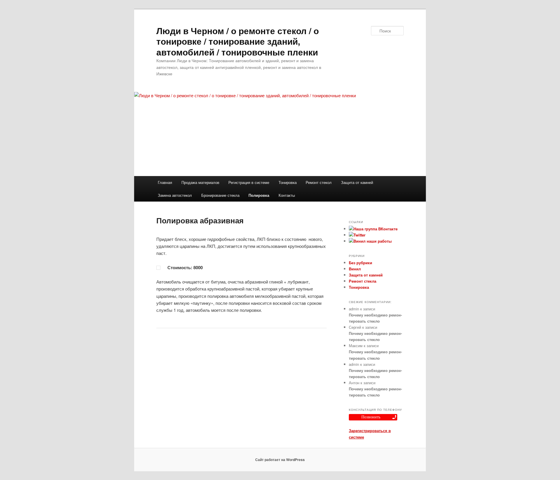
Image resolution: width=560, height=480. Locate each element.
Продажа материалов (200, 182)
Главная (165, 182)
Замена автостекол (175, 195)
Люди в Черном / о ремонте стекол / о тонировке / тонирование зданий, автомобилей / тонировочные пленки (237, 41)
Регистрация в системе (248, 182)
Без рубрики (360, 262)
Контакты (287, 195)
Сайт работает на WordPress (280, 459)
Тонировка (288, 182)
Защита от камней (357, 182)
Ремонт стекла (362, 281)
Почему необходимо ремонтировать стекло (375, 318)
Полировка (259, 195)
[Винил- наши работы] (370, 241)
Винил (355, 269)
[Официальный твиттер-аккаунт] (357, 235)
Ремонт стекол (319, 182)
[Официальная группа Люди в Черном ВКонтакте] (373, 229)
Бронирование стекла (220, 195)
